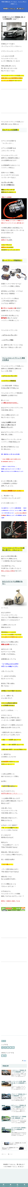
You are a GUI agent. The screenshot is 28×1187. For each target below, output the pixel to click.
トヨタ (4, 1041)
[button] (13, 1047)
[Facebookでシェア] (5, 1047)
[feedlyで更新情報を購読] (2, 1055)
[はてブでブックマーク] (8, 1047)
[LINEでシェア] (10, 1047)
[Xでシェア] (2, 1047)
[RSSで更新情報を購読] (5, 1055)
